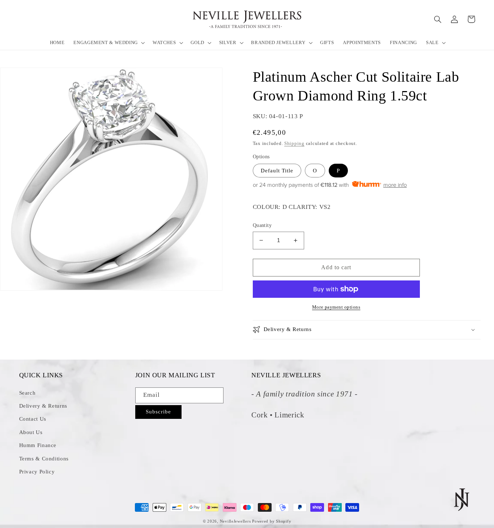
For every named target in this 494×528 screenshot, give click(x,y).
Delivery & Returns (43, 406)
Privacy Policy (37, 472)
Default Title (277, 170)
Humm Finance (38, 445)
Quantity (262, 225)
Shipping (294, 143)
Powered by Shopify (271, 521)
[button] (108, 42)
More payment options (336, 307)
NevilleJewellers (235, 521)
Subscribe (158, 412)
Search (27, 393)
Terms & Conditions (44, 459)
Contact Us (32, 419)
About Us (31, 432)
